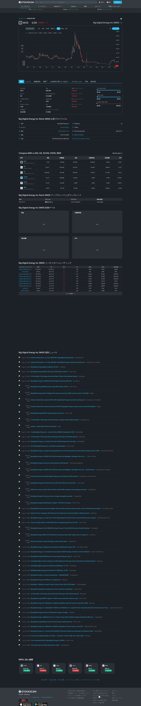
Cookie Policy (35, 697)
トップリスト (42, 6)
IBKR (25, 187)
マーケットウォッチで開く (73, 679)
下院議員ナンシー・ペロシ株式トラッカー (79, 693)
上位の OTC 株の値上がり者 (100, 693)
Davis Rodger (25, 271)
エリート (97, 6)
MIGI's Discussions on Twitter (82, 138)
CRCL (57, 665)
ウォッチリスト (25, 6)
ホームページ (22, 18)
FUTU (25, 665)
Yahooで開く (44, 679)
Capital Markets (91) (63, 131)
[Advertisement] (70, 76)
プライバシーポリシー (24, 697)
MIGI (25, 161)
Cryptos (73, 6)
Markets (58, 6)
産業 (85, 6)
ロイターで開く (96, 679)
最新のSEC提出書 (78, 135)
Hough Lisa (25, 288)
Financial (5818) (64, 127)
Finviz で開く (61, 679)
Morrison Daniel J (25, 290)
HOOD (25, 182)
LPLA (74, 665)
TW (41, 665)
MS (24, 166)
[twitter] (121, 19)
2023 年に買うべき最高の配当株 (76, 691)
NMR (90, 665)
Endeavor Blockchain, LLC (25, 269)
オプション (115, 691)
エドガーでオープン (86, 679)
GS (24, 171)
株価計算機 (115, 700)
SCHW (25, 177)
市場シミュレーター (114, 6)
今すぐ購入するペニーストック (101, 691)
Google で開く (53, 679)
